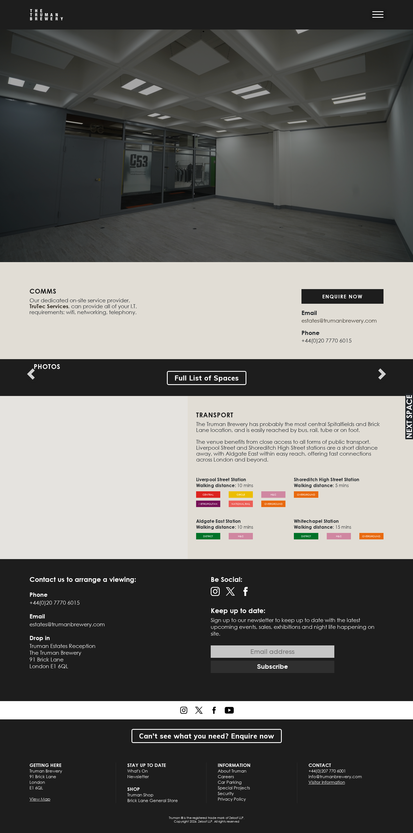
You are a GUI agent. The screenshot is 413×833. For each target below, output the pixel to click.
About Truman (232, 770)
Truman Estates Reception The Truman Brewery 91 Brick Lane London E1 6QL (63, 656)
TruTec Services (49, 306)
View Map (40, 799)
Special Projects (234, 787)
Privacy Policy (232, 799)
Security (226, 793)
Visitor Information (326, 782)
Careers (226, 776)
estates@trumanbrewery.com (339, 320)
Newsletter (138, 776)
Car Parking (230, 782)
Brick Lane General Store (152, 800)
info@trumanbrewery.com (335, 776)
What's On (137, 770)
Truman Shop (140, 794)
